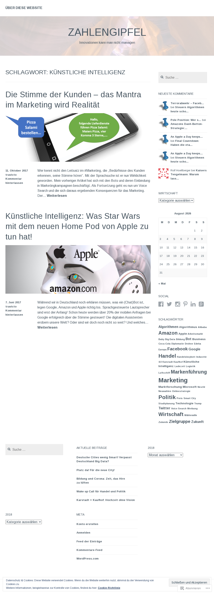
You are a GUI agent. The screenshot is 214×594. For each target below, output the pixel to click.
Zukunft (197, 422)
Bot (188, 339)
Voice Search (178, 408)
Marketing (173, 380)
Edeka (197, 343)
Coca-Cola (164, 343)
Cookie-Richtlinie (109, 587)
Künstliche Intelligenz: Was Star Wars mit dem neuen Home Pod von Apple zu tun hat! (77, 226)
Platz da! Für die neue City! (95, 470)
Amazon (168, 333)
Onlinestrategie (181, 391)
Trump (197, 403)
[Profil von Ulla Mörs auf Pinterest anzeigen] (185, 304)
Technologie (184, 403)
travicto (11, 174)
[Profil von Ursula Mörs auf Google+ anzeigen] (201, 304)
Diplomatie (177, 343)
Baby (161, 339)
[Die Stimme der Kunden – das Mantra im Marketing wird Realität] (78, 160)
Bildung (180, 339)
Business (199, 339)
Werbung (192, 408)
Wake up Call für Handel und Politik (100, 491)
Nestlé (201, 387)
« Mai (162, 283)
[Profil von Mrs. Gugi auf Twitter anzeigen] (169, 304)
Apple (182, 333)
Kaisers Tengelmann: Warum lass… (189, 174)
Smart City (189, 398)
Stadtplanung (166, 403)
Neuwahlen (164, 391)
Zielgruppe (179, 421)
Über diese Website (23, 8)
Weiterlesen (57, 196)
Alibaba (202, 327)
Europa (162, 349)
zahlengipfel (107, 32)
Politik (167, 397)
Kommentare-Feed (89, 550)
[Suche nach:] (182, 77)
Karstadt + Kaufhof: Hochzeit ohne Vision (105, 500)
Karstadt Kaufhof (172, 362)
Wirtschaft (170, 414)
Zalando (163, 422)
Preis (180, 398)
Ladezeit (180, 366)
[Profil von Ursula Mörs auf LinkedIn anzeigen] (193, 304)
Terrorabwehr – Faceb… (187, 103)
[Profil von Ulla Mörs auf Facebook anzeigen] (160, 304)
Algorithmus (188, 327)
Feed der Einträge (89, 541)
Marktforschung (170, 386)
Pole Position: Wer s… (186, 120)
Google (194, 349)
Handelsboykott (186, 357)
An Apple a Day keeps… (187, 136)
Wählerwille (190, 415)
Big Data (170, 339)
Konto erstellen (87, 524)
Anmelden (83, 532)
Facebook (177, 348)
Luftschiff (164, 372)
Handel (167, 356)
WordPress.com (87, 558)
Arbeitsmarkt (195, 334)
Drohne (189, 343)
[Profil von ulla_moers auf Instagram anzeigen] (177, 304)
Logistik (190, 366)
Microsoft (190, 386)
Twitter (164, 408)
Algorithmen (168, 327)
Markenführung (189, 372)
